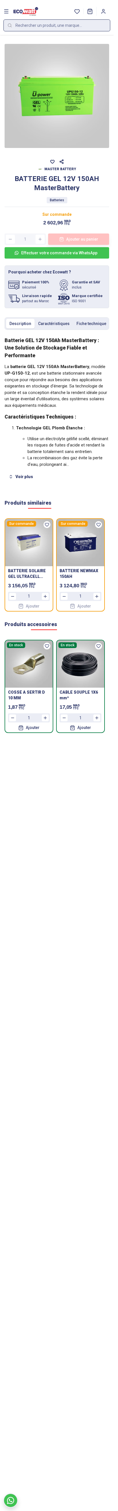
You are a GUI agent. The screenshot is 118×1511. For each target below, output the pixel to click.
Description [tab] (20, 323)
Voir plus (24, 476)
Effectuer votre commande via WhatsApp (59, 253)
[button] (90, 11)
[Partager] (61, 161)
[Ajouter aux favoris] (52, 161)
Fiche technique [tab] (91, 323)
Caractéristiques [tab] (54, 323)
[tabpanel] (57, 409)
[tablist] (57, 323)
